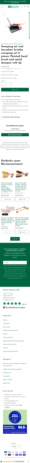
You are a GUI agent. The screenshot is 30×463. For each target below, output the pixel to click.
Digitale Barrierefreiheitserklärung (13, 341)
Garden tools (7, 372)
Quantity (3, 81)
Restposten (6, 383)
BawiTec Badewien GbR (12, 457)
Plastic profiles (7, 379)
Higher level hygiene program (12, 369)
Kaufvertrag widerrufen (10, 351)
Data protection (8, 337)
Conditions (6, 323)
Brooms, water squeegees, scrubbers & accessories (14, 364)
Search (5, 320)
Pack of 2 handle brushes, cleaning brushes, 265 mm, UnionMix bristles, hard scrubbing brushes (21, 187)
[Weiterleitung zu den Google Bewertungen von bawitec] (15, 308)
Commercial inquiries (9, 344)
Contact (5, 348)
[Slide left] (11, 42)
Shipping (8, 68)
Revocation (6, 327)
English (14, 446)
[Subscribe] (25, 262)
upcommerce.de (23, 457)
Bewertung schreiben (15, 134)
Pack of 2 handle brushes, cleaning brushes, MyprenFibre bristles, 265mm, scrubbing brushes (7, 187)
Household (6, 376)
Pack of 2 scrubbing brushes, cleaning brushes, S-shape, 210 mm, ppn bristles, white (8, 221)
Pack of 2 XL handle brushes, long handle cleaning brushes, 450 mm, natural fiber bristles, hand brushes (22, 221)
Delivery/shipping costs (10, 330)
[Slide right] (18, 42)
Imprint (5, 334)
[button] (2, 6)
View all (15, 239)
